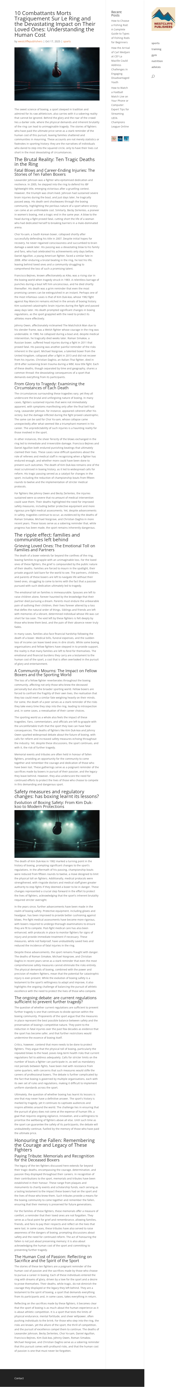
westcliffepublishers (30, 41)
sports (156, 43)
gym (154, 55)
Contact (19, 1378)
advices (156, 67)
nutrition (157, 61)
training (156, 49)
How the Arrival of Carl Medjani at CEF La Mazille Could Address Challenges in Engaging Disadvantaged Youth (120, 65)
